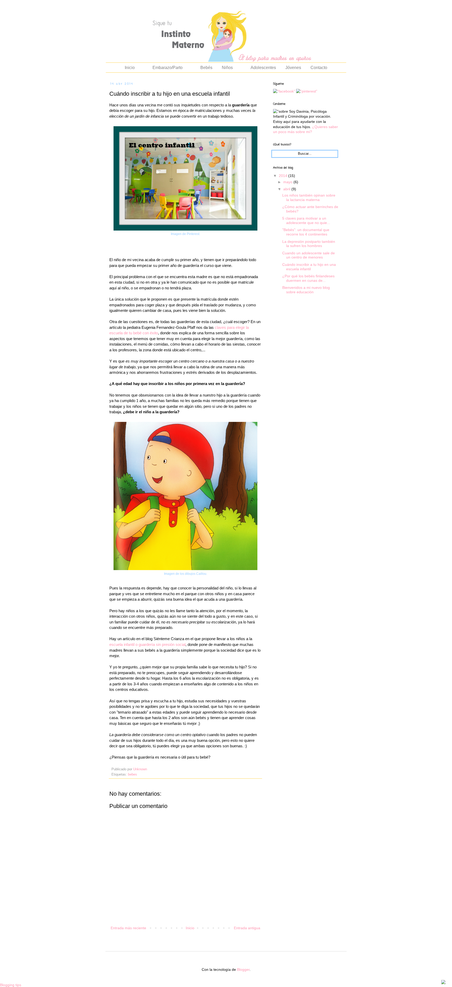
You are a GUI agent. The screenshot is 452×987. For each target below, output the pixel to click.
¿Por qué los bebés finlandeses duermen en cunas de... (308, 278)
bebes (132, 774)
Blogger (243, 969)
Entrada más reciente (128, 928)
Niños (227, 67)
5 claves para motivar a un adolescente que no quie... (306, 220)
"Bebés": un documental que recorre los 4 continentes (305, 232)
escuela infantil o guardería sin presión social (147, 644)
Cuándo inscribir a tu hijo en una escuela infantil (309, 266)
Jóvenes (293, 67)
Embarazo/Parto (167, 67)
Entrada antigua (247, 928)
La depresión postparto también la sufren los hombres (308, 243)
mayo (288, 182)
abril (287, 189)
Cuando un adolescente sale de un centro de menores (308, 255)
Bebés (206, 67)
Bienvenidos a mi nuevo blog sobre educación (306, 289)
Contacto (318, 67)
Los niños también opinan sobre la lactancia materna (308, 197)
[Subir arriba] (443, 983)
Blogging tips (10, 985)
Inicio (130, 67)
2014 (283, 176)
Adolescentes (263, 67)
